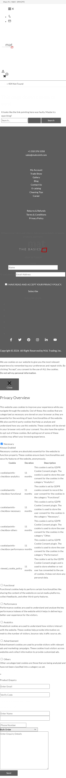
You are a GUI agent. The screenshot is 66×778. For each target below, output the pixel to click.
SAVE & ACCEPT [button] (8, 670)
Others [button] (3, 655)
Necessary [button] (5, 440)
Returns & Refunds (36, 210)
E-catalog (36, 188)
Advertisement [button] (7, 637)
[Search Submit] (34, 120)
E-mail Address (8, 274)
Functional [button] (5, 581)
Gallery (36, 177)
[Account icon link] (3, 72)
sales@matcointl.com (36, 155)
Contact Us (36, 184)
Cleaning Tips (36, 192)
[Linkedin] (46, 340)
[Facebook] (11, 340)
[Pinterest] (28, 340)
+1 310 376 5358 (36, 151)
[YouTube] (55, 340)
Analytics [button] (4, 618)
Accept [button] (21, 376)
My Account (36, 170)
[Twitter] (19, 340)
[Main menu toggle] (11, 9)
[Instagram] (37, 340)
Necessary (9, 444)
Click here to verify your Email (15, 701)
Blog (36, 181)
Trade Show (36, 173)
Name (33, 263)
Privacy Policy (36, 218)
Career (36, 195)
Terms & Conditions (36, 214)
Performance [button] (6, 600)
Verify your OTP (8, 707)
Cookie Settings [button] (8, 376)
